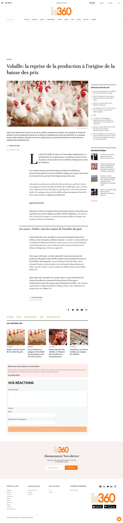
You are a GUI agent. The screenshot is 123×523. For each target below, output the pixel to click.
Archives (30, 494)
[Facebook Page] (100, 486)
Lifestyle (85, 19)
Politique (26, 19)
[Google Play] (110, 506)
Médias (66, 19)
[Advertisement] (61, 39)
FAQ (50, 490)
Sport (72, 19)
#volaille (10, 317)
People (79, 19)
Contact (51, 492)
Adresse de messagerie (17, 419)
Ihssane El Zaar (14, 145)
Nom (10, 412)
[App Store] (97, 506)
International (51, 19)
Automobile (10, 502)
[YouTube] (108, 486)
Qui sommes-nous (32, 490)
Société (42, 19)
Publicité (30, 492)
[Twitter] (104, 486)
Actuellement (10, 19)
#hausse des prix (53, 317)
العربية (118, 3)
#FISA (18, 317)
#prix (42, 317)
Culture (59, 19)
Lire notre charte (14, 375)
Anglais (110, 3)
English (102, 3)
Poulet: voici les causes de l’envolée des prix (57, 229)
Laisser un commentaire (47, 429)
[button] (119, 519)
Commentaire (13, 390)
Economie (34, 19)
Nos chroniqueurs (11, 508)
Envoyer (71, 467)
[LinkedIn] (111, 486)
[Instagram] (115, 486)
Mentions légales (74, 490)
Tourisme (93, 19)
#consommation (30, 317)
